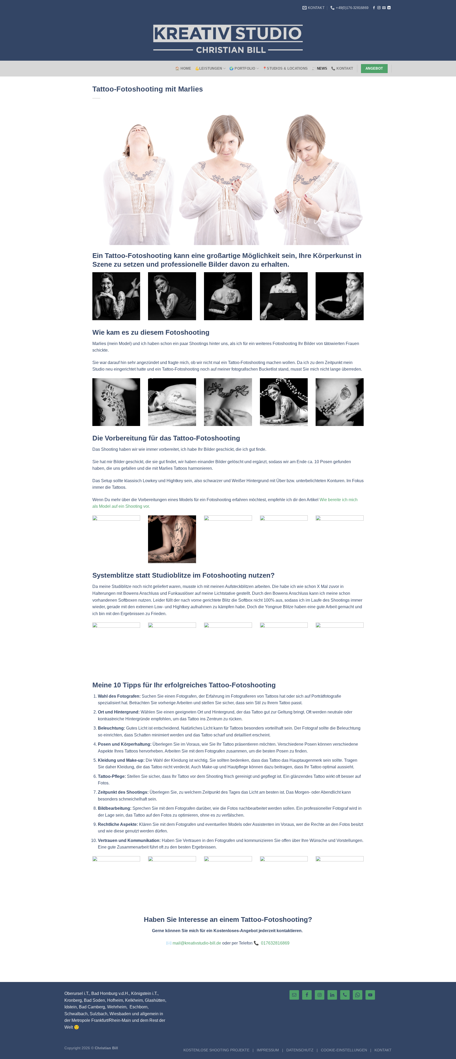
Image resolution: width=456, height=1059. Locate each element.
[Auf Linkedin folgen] (389, 8)
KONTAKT (383, 1050)
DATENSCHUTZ (300, 1050)
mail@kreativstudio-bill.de (197, 943)
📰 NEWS (319, 68)
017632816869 (275, 943)
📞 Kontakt (342, 68)
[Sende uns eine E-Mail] (384, 8)
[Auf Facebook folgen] (374, 8)
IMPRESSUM (268, 1050)
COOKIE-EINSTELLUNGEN (344, 1050)
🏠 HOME (183, 68)
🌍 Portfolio (242, 68)
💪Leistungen (208, 68)
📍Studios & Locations (285, 68)
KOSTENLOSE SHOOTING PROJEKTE (216, 1050)
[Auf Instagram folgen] (379, 8)
